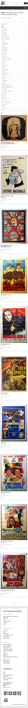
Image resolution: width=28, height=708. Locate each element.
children (5, 50)
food (4, 67)
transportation (6, 102)
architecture (6, 37)
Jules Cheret (6, 647)
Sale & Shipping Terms (8, 675)
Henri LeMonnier (7, 646)
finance (5, 65)
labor (4, 71)
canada (5, 47)
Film (4, 619)
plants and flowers (7, 87)
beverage (5, 43)
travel (4, 104)
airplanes (5, 30)
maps (4, 78)
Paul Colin (5, 654)
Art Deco (5, 630)
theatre (5, 98)
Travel (4, 622)
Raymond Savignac (7, 650)
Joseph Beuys (6, 660)
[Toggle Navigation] (25, 8)
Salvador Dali (6, 663)
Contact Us (5, 676)
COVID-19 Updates (7, 678)
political (5, 89)
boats (4, 45)
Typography (6, 636)
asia (4, 41)
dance (4, 54)
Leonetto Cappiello (8, 649)
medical (5, 80)
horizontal (5, 69)
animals (5, 34)
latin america (6, 74)
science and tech (7, 91)
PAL (4, 652)
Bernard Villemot (7, 644)
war (4, 106)
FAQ (4, 673)
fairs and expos (7, 58)
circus (4, 52)
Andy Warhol (6, 661)
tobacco (5, 100)
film (4, 63)
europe (5, 56)
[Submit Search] (26, 3)
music (4, 82)
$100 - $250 (6, 638)
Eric (4, 658)
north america (6, 85)
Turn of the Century (8, 635)
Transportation (7, 621)
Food (4, 624)
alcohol (5, 32)
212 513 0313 (6, 687)
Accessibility (6, 679)
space (4, 93)
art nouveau (6, 39)
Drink (4, 632)
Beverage (5, 618)
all (3, 26)
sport (4, 95)
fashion (5, 61)
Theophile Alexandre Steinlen (10, 657)
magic (4, 76)
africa (4, 28)
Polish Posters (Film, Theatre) (10, 616)
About (4, 672)
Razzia (4, 655)
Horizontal (5, 633)
